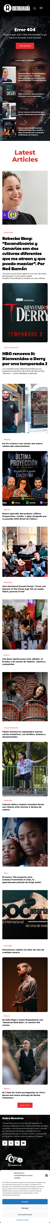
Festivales (8, 582)
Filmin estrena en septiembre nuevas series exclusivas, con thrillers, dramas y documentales (24, 734)
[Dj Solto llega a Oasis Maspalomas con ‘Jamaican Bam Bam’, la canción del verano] (25, 984)
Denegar (25, 1208)
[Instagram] (10, 1143)
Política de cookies (23, 1220)
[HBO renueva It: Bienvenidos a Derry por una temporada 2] (9, 93)
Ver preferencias (25, 1214)
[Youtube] (23, 1143)
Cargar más (24, 1105)
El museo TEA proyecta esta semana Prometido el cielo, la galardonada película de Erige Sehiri (21, 879)
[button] (46, 1175)
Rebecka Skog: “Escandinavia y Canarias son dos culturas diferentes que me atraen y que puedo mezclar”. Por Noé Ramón (32, 76)
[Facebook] (4, 1143)
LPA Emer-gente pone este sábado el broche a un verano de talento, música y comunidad (24, 661)
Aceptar (25, 1202)
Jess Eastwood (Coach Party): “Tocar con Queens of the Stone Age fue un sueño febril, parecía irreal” (24, 589)
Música (7, 655)
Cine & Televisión (25, 90)
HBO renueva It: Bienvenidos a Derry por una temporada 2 (31, 95)
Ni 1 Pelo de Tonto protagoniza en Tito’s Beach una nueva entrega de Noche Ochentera (23, 1095)
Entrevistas (23, 69)
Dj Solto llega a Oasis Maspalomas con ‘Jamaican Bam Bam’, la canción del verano (22, 1022)
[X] (17, 1143)
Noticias (22, 108)
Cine (6, 873)
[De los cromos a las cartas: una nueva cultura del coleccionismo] (9, 111)
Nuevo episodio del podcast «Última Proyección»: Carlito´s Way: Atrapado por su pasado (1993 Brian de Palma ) (31, 131)
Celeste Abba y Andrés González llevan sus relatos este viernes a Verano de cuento (23, 807)
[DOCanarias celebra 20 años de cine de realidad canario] (25, 914)
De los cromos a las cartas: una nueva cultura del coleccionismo (32, 113)
